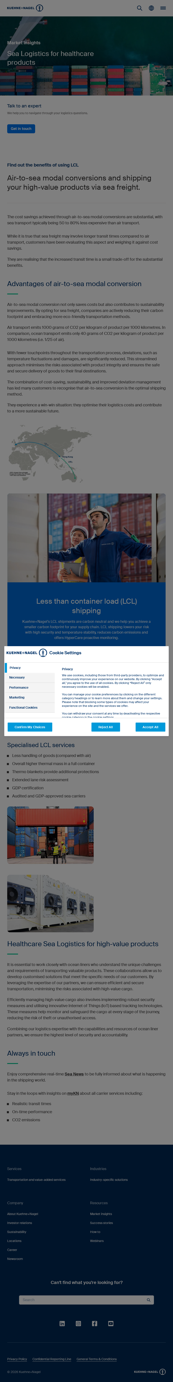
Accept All (150, 727)
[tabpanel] (113, 703)
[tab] (29, 668)
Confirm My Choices (30, 727)
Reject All (105, 727)
